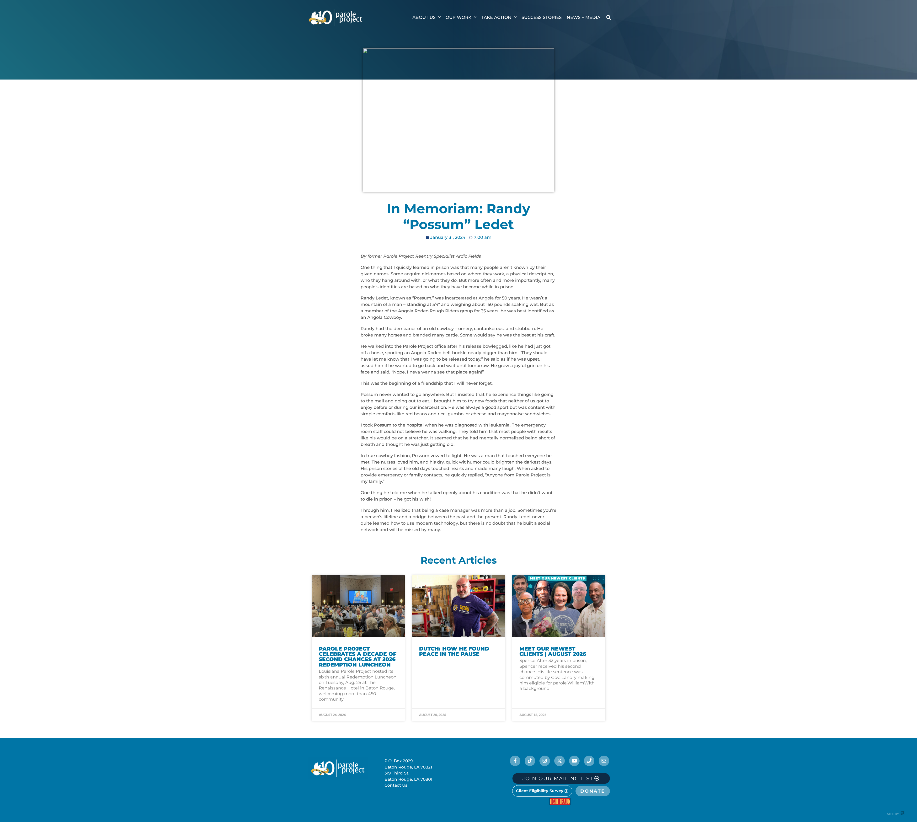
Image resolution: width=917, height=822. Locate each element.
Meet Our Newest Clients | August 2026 (552, 651)
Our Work (458, 17)
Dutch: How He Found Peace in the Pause (454, 651)
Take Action (496, 17)
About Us (424, 17)
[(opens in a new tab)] (458, 605)
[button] (608, 17)
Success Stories (542, 17)
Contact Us (395, 785)
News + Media (583, 17)
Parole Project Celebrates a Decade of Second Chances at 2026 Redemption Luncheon (357, 657)
